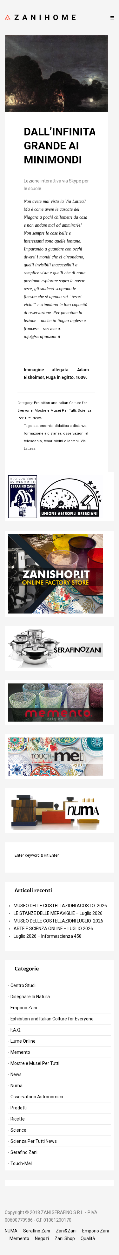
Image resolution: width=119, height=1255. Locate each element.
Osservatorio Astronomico (36, 1096)
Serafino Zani (23, 1152)
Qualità (88, 1238)
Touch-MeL (21, 1163)
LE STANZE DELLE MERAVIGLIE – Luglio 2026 (58, 913)
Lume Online (23, 1041)
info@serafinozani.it (42, 336)
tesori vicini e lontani (61, 441)
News (16, 1074)
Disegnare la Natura (30, 996)
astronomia (43, 426)
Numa (16, 1085)
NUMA (11, 1230)
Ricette (17, 1118)
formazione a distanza (42, 433)
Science (18, 1130)
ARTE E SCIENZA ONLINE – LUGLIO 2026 (53, 928)
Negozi (42, 1238)
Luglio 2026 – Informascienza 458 (48, 936)
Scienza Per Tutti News (33, 1141)
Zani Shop (65, 1238)
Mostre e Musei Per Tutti (55, 410)
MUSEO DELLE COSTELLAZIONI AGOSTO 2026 (60, 905)
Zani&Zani (66, 1230)
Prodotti (18, 1107)
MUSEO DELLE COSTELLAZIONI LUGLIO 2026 (58, 920)
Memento (20, 1052)
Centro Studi (23, 985)
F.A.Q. (15, 1029)
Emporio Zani (23, 1007)
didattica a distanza (71, 426)
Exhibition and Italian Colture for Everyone (52, 1018)
